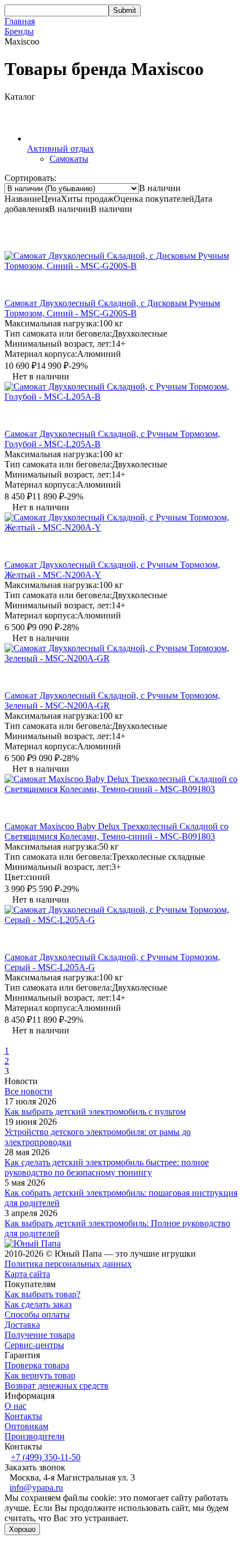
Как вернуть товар (40, 1375)
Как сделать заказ (38, 1304)
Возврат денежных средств (57, 1385)
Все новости (28, 1091)
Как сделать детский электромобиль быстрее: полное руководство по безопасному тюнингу (107, 1167)
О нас (15, 1406)
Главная (20, 21)
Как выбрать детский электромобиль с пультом (95, 1111)
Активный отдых (60, 148)
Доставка (22, 1324)
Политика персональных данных (68, 1264)
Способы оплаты (37, 1314)
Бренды (19, 31)
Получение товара (40, 1335)
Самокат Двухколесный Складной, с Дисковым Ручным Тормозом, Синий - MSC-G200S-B (112, 308)
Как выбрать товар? (42, 1294)
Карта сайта (27, 1274)
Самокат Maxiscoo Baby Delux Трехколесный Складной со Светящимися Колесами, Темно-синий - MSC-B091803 (116, 831)
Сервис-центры (34, 1345)
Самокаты (69, 159)
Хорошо (22, 1529)
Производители (35, 1436)
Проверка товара (37, 1365)
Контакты (23, 1416)
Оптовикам (26, 1426)
